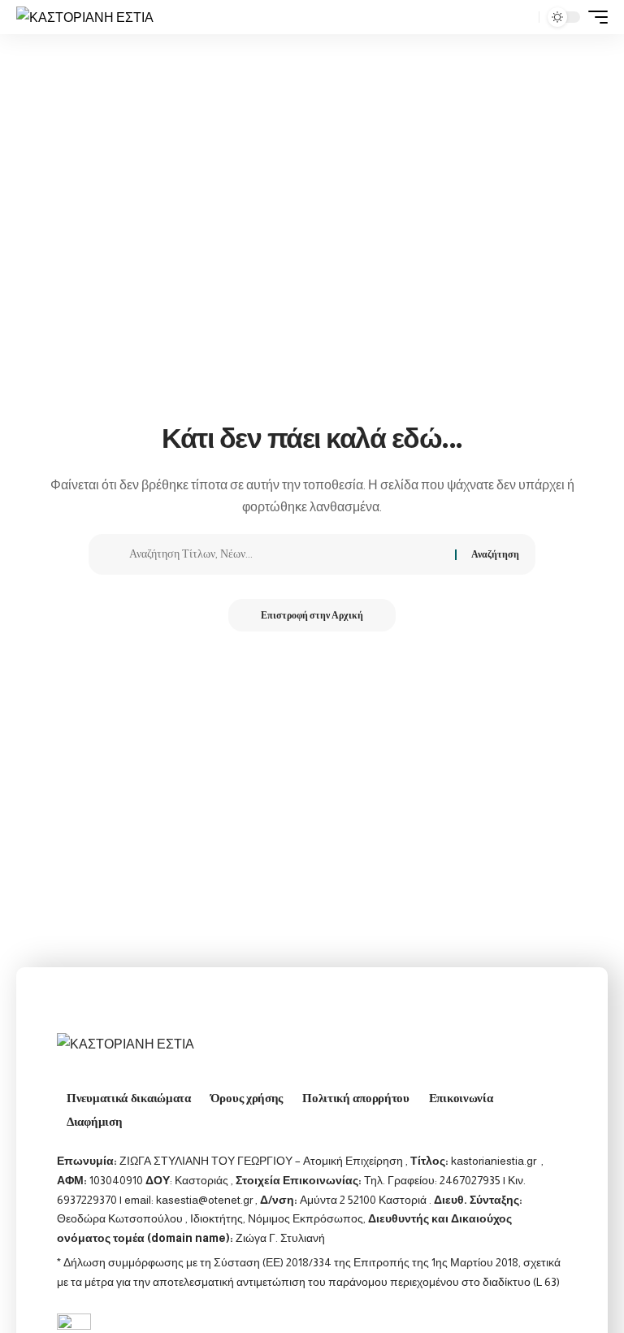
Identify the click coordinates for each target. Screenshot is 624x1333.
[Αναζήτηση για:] (286, 554)
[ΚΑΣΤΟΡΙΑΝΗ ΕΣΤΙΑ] (85, 17)
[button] (522, 17)
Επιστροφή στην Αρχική (312, 615)
